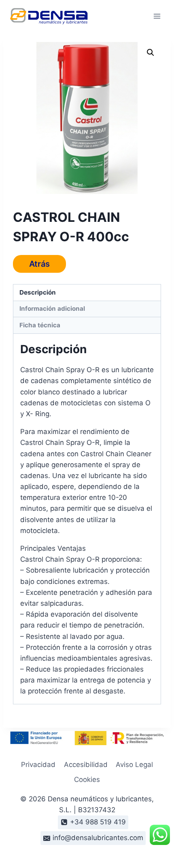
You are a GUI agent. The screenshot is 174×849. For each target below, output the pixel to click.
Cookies (87, 779)
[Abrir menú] (156, 16)
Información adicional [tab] (52, 308)
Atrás (39, 264)
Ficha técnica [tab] (39, 325)
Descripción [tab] (37, 292)
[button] (150, 52)
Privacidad (38, 765)
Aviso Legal (134, 765)
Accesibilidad (86, 765)
